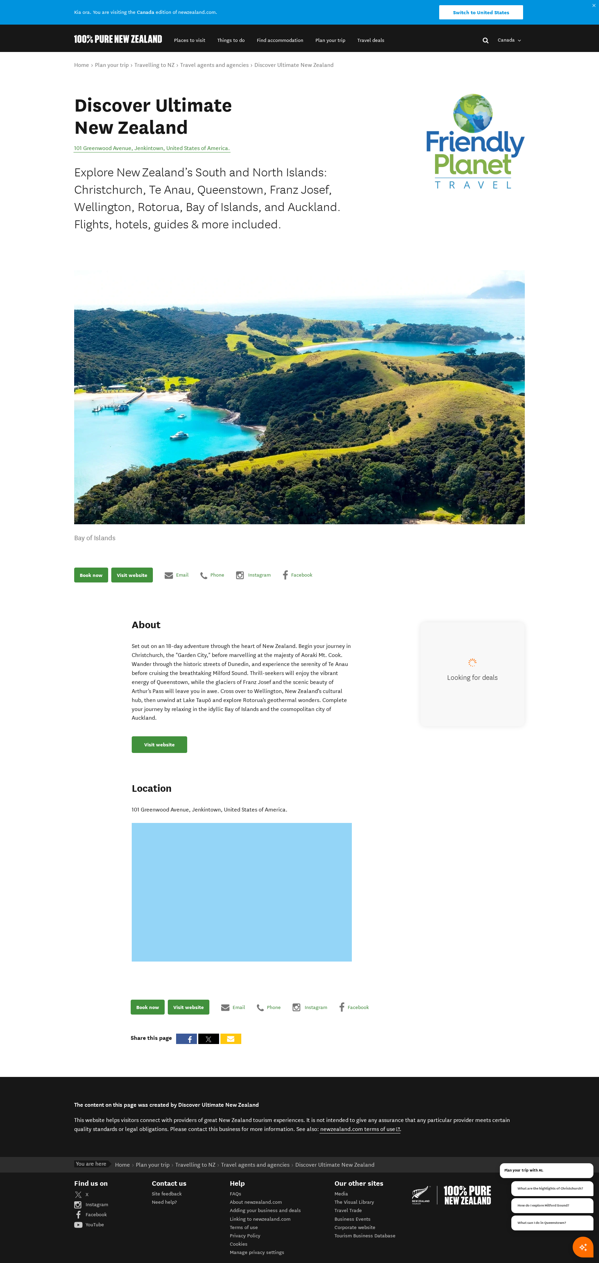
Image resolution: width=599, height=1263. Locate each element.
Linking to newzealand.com (260, 1219)
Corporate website (355, 1227)
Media (341, 1194)
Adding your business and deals (265, 1210)
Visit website (132, 575)
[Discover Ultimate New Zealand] (473, 141)
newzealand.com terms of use (360, 1128)
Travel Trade (348, 1210)
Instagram (96, 1205)
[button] (189, 40)
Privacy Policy (245, 1236)
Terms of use (244, 1227)
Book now (91, 575)
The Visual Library (354, 1202)
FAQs (235, 1194)
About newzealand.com (256, 1202)
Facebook (95, 1215)
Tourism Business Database (365, 1236)
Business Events (353, 1219)
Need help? (164, 1202)
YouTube (94, 1225)
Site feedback (167, 1194)
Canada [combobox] (507, 40)
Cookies (239, 1244)
